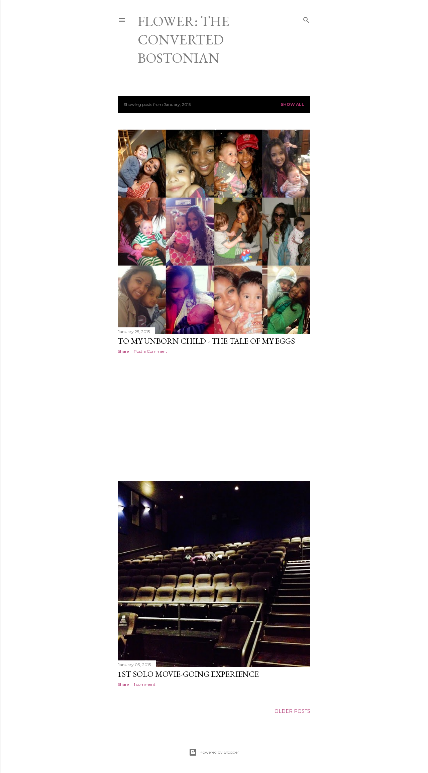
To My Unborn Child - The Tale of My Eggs (206, 341)
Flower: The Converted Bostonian (183, 39)
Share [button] (123, 351)
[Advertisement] (214, 417)
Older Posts (292, 711)
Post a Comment (150, 351)
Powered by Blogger (219, 752)
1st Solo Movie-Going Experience (188, 674)
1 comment (144, 684)
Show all (292, 104)
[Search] (306, 18)
